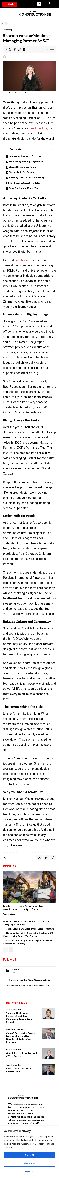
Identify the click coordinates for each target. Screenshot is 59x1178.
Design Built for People (21, 172)
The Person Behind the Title (24, 183)
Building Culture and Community (26, 177)
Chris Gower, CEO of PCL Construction (18, 1070)
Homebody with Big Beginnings (26, 161)
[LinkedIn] (29, 971)
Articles (12, 914)
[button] (9, 4)
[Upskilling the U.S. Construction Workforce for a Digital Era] (29, 887)
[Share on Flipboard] (15, 49)
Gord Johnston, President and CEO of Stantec (21, 1055)
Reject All (29, 1171)
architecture (38, 128)
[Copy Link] (19, 49)
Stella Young (10, 1029)
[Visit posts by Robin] (4, 56)
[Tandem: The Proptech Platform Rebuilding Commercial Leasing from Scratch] (48, 1013)
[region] (29, 1152)
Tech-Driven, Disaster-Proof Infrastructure (30, 929)
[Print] (24, 49)
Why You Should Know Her (23, 188)
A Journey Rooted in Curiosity (25, 156)
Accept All (29, 1155)
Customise (29, 1163)
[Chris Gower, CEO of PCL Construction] (48, 1069)
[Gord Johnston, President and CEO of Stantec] (48, 1053)
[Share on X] (10, 49)
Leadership (7, 30)
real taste (21, 260)
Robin (5, 914)
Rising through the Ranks (22, 167)
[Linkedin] (39, 4)
